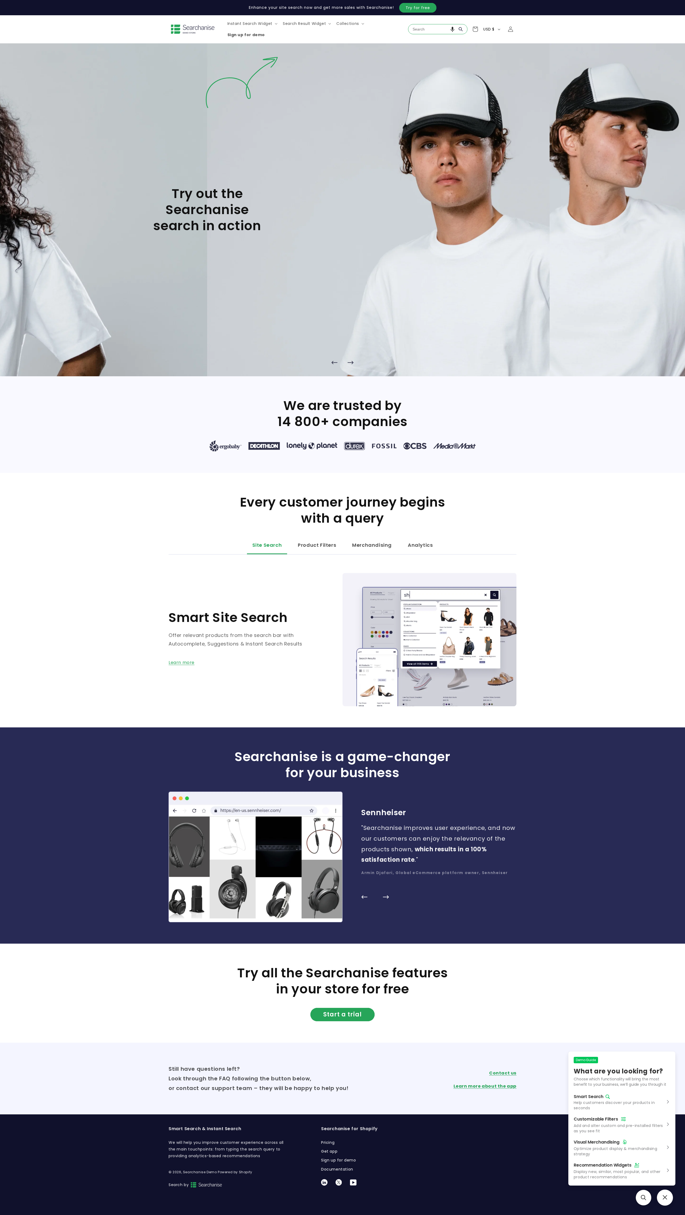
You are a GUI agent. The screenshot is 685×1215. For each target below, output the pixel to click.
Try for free (418, 7)
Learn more (182, 662)
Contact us (502, 1073)
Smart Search (588, 1097)
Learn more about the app (485, 1086)
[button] (252, 23)
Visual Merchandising (596, 1142)
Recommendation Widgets (602, 1165)
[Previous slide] (334, 362)
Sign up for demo (338, 1160)
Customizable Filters (596, 1119)
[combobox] (437, 29)
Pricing (327, 1142)
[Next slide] (350, 362)
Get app (329, 1151)
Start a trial (342, 1014)
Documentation (337, 1169)
